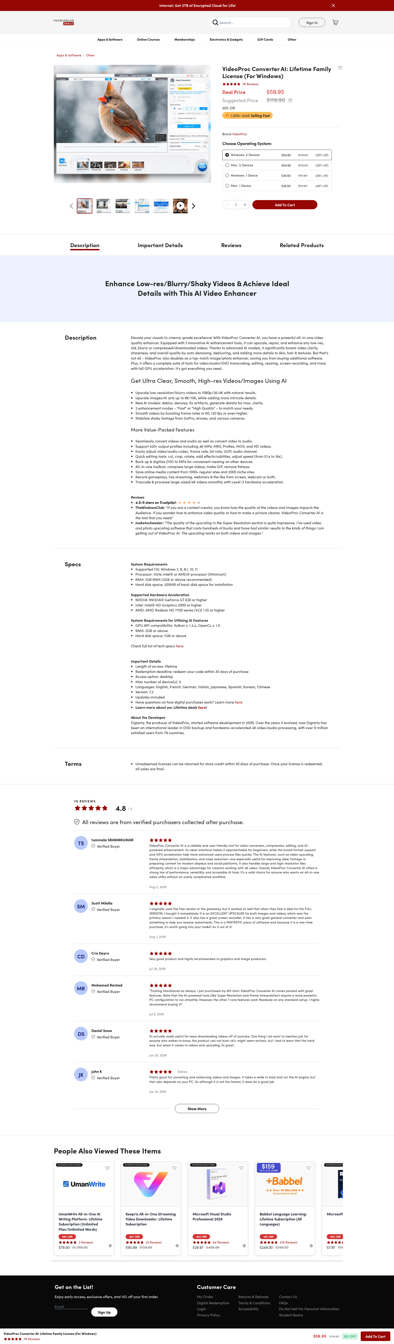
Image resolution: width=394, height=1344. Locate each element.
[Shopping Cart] (335, 22)
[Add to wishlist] (340, 67)
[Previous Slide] (71, 206)
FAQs (283, 1302)
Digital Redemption (213, 1302)
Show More (197, 1108)
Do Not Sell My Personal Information (309, 1308)
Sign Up (104, 1312)
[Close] (333, 5)
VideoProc (239, 134)
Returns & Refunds (253, 1296)
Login (201, 1308)
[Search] (215, 22)
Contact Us (288, 1296)
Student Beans (291, 1314)
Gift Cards (265, 39)
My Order (205, 1296)
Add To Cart (285, 204)
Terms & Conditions (254, 1302)
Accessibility (248, 1308)
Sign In (312, 22)
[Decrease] (227, 204)
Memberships (184, 39)
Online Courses (148, 39)
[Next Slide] (193, 206)
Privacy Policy (208, 1314)
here (179, 645)
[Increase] (244, 204)
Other (292, 39)
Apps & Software (110, 39)
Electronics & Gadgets (226, 39)
